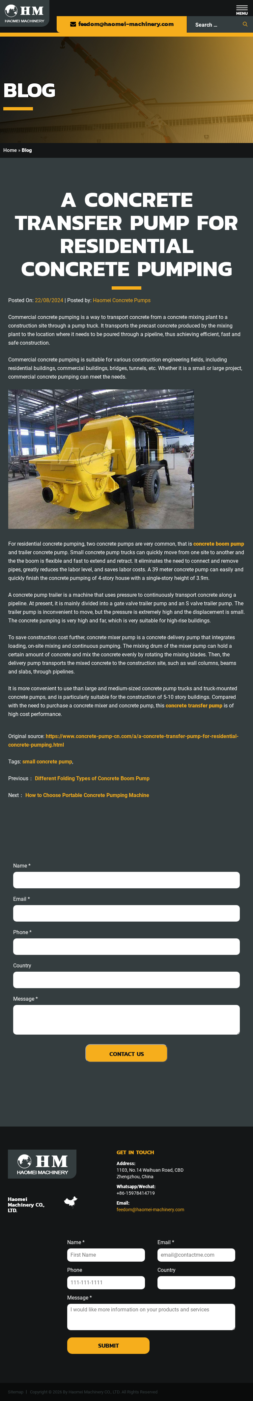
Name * (22, 866)
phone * (22, 932)
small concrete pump (47, 761)
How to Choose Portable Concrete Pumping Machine (87, 795)
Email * (165, 1242)
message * (25, 999)
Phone (74, 1270)
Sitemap (15, 1391)
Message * (79, 1298)
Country (22, 965)
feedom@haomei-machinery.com (125, 24)
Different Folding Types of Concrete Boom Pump (92, 778)
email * (21, 899)
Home (10, 150)
